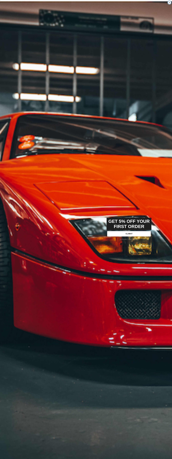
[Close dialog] (169, 2)
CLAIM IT (129, 234)
